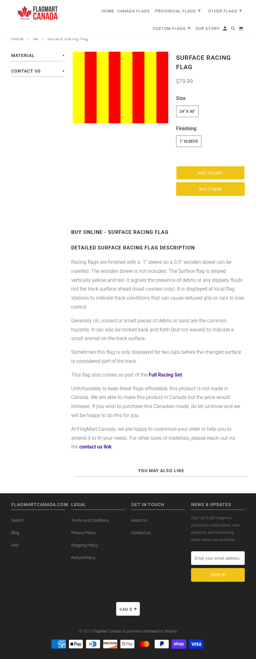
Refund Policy (83, 557)
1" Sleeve (189, 141)
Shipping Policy (84, 545)
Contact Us (141, 532)
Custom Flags (172, 28)
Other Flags (225, 10)
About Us (139, 520)
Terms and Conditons (90, 520)
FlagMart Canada (107, 631)
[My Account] (225, 29)
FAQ (14, 545)
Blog (15, 532)
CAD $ (128, 608)
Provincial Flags (178, 10)
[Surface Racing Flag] (120, 87)
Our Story (207, 28)
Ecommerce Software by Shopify (150, 631)
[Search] (233, 29)
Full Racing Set (165, 375)
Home (17, 38)
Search (17, 520)
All (35, 38)
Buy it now (210, 189)
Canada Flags (133, 11)
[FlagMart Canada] (37, 13)
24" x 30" (187, 111)
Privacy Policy (83, 532)
